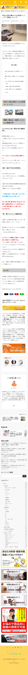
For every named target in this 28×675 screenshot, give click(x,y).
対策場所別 (15, 507)
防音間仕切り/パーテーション (15, 542)
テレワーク (15, 493)
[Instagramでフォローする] (12, 647)
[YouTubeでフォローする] (18, 647)
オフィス (15, 525)
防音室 (15, 540)
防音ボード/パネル (16, 536)
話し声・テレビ (15, 503)
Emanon (17, 662)
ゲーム (16, 491)
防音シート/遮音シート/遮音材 (15, 546)
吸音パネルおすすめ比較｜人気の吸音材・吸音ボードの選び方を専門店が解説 (13, 455)
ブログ (15, 484)
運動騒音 (15, 499)
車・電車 (15, 489)
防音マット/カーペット (16, 534)
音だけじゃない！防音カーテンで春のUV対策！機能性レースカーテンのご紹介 (14, 460)
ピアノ (16, 505)
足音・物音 (16, 501)
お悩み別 (15, 486)
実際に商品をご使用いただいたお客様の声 (14, 77)
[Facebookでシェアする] (11, 294)
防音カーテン (16, 538)
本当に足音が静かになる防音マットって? (14, 72)
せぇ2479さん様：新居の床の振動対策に (15, 82)
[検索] (24, 476)
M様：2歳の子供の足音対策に (13, 86)
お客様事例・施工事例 (15, 529)
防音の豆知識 (15, 527)
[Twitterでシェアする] (6, 294)
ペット (15, 495)
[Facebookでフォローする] (9, 647)
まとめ (6, 92)
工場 (15, 509)
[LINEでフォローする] (15, 647)
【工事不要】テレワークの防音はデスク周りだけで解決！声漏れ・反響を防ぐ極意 (13, 444)
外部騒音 (15, 497)
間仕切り (15, 523)
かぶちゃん (14, 388)
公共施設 (15, 511)
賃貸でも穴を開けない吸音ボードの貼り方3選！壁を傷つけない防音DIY (13, 449)
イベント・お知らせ (15, 531)
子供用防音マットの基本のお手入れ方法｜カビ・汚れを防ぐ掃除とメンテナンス (13, 466)
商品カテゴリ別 (15, 533)
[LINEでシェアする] (22, 294)
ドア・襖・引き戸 (16, 519)
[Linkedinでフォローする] (14, 405)
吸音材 (16, 544)
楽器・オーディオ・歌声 (16, 487)
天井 (15, 521)
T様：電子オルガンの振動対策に (14, 89)
